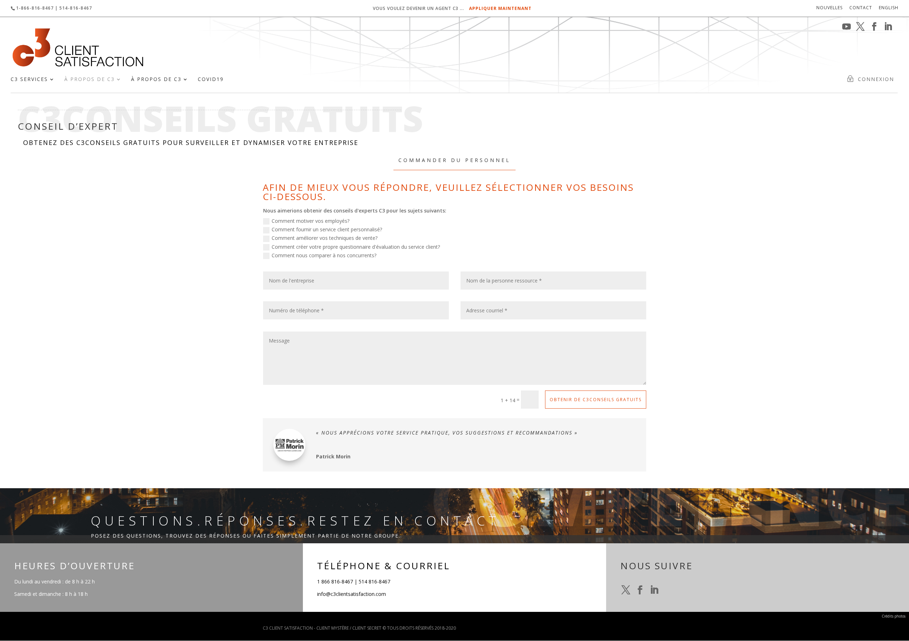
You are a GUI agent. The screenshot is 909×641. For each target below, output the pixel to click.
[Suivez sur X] (626, 590)
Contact (860, 8)
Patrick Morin (333, 456)
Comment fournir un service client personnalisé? (327, 229)
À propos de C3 (89, 79)
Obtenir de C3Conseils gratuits (596, 400)
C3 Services (29, 79)
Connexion (876, 79)
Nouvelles (829, 8)
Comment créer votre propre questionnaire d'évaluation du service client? (356, 246)
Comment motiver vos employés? (310, 220)
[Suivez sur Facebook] (640, 590)
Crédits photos (893, 616)
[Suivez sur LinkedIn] (654, 590)
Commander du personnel (454, 160)
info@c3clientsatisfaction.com (351, 594)
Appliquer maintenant (500, 8)
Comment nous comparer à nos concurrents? (324, 255)
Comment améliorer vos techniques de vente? (324, 238)
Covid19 (211, 79)
